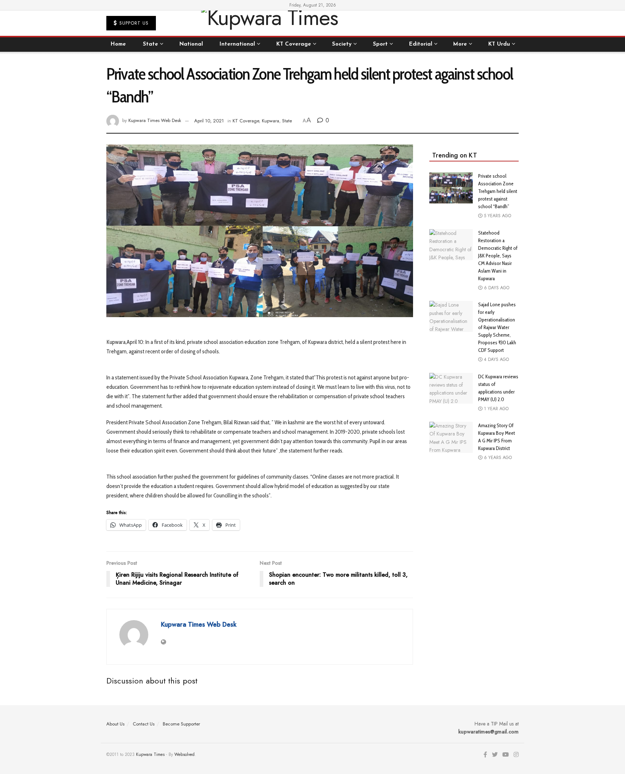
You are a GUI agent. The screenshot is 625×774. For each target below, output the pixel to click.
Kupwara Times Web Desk (154, 120)
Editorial (420, 44)
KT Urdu (499, 44)
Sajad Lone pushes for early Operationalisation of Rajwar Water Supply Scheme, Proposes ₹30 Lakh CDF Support (497, 327)
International (237, 44)
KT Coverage (293, 44)
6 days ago (495, 288)
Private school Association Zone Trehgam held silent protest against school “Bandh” (497, 191)
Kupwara (270, 120)
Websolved (184, 754)
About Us (115, 723)
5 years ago (496, 216)
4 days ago (495, 359)
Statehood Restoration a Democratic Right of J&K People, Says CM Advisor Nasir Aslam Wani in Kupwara (498, 256)
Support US (133, 23)
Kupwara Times (150, 754)
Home (118, 44)
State (150, 44)
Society (342, 44)
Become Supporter (181, 723)
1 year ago (495, 408)
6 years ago (497, 457)
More (460, 44)
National (191, 44)
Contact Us (143, 723)
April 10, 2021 (209, 120)
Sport (380, 44)
